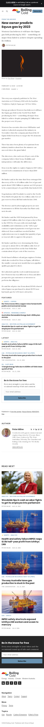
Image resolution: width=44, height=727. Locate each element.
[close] (41, 3)
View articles (17, 447)
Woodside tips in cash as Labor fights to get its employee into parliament (21, 327)
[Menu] (3, 11)
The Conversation (8, 360)
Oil (3, 364)
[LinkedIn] (36, 429)
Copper (13, 301)
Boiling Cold (10, 723)
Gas (3, 414)
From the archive (9, 19)
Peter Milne (11, 45)
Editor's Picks (33, 714)
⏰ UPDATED (6, 313)
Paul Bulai (11, 78)
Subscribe (37, 11)
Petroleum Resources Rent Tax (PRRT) (20, 353)
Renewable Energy (18, 313)
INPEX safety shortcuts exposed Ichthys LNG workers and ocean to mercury (20, 622)
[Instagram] (41, 429)
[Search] (7, 11)
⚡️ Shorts (5, 301)
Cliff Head (9, 364)
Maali (32, 723)
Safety (8, 615)
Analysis (5, 324)
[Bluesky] (38, 429)
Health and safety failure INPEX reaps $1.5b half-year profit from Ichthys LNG (22, 345)
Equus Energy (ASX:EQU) (30, 411)
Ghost (26, 723)
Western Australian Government (22, 324)
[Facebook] (34, 429)
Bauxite (9, 714)
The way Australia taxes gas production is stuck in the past (18, 582)
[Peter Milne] (3, 45)
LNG (3, 353)
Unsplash (18, 78)
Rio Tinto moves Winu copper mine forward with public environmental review (22, 305)
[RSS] (19, 683)
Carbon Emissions (20, 714)
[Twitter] (31, 429)
